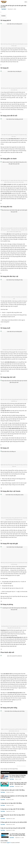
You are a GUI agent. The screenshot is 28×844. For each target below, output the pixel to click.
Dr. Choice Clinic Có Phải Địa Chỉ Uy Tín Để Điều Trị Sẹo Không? (18, 777)
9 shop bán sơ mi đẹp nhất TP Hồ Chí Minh (12, 809)
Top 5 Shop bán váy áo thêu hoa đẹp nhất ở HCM (13, 815)
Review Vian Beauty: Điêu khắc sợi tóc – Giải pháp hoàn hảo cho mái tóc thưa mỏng (18, 784)
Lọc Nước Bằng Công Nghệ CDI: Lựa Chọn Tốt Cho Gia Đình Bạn (17, 835)
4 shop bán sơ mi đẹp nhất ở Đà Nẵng (11, 803)
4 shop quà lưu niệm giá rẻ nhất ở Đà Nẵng (12, 790)
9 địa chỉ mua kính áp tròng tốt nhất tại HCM (13, 828)
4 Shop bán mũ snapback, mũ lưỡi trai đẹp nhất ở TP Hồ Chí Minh (14, 796)
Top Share (3, 9)
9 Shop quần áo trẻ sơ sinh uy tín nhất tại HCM (14, 822)
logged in (9, 842)
